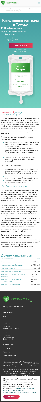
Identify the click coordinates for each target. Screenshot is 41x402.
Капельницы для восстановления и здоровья (14, 275)
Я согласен (11, 397)
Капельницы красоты (8, 268)
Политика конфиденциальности (10, 327)
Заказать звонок (20, 45)
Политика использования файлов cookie (8, 337)
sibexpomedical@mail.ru (13, 307)
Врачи (5, 316)
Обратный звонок (9, 355)
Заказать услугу (7, 112)
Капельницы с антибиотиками (12, 265)
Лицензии (18, 112)
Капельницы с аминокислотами (12, 262)
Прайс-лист (7, 323)
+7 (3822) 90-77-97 (20, 52)
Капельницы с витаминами (11, 271)
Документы (7, 332)
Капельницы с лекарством (10, 285)
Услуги (5, 320)
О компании (7, 349)
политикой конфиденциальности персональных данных (19, 391)
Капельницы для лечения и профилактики (11, 280)
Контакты (6, 352)
